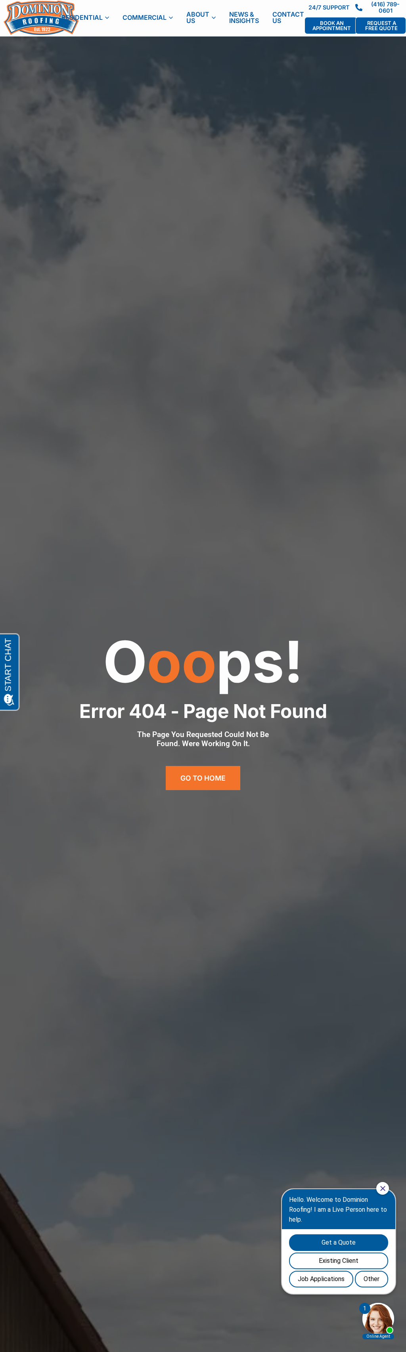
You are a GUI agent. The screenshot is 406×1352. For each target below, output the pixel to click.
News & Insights (244, 17)
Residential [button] (82, 17)
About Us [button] (197, 17)
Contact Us (288, 17)
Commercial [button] (145, 17)
